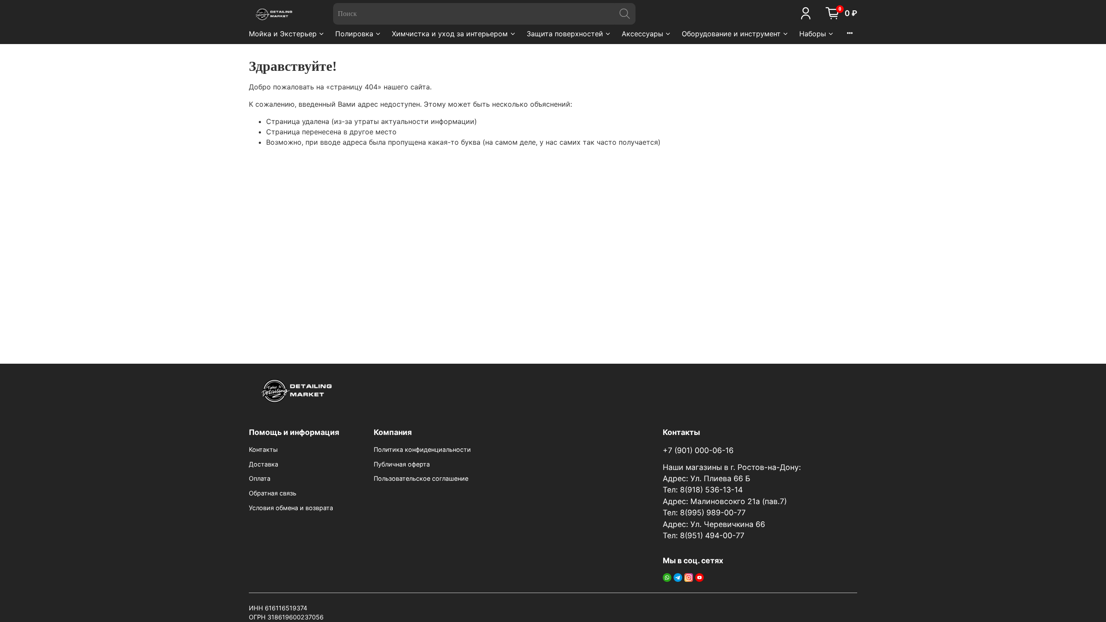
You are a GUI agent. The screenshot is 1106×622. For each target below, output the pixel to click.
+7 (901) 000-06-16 (698, 450)
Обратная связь (272, 493)
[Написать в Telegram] (678, 577)
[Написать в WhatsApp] (667, 577)
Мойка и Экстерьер (283, 33)
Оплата (259, 478)
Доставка (263, 464)
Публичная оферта (402, 464)
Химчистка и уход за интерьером (450, 33)
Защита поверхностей (565, 33)
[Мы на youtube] (699, 577)
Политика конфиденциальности (422, 449)
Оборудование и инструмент (731, 33)
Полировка (354, 33)
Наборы (812, 33)
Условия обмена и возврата (291, 507)
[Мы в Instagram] (688, 577)
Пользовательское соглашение (421, 478)
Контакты (263, 449)
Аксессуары (642, 33)
